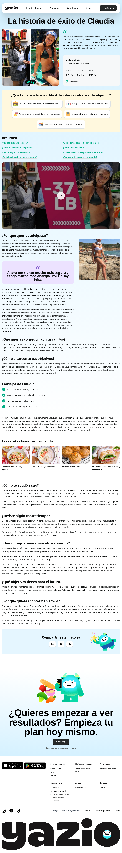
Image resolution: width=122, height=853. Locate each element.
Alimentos (54, 8)
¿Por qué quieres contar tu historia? (80, 157)
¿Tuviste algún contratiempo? (16, 152)
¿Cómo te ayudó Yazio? (74, 147)
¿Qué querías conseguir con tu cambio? (81, 143)
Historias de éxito (33, 8)
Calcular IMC (55, 788)
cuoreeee (74, 81)
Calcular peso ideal (58, 791)
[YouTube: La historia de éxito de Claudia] (61, 195)
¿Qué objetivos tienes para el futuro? (19, 157)
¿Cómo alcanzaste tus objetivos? (17, 147)
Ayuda (89, 8)
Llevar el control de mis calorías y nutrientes (63, 124)
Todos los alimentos (108, 769)
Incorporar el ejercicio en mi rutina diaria (89, 103)
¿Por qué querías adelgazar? (15, 143)
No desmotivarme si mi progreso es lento (89, 114)
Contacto (88, 811)
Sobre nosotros (56, 769)
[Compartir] (69, 644)
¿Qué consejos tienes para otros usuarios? (83, 152)
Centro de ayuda (82, 788)
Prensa (53, 775)
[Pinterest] (52, 644)
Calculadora (73, 8)
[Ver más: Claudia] (99, 259)
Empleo (53, 772)
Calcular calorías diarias (60, 794)
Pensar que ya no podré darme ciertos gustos (39, 114)
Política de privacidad (103, 811)
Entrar (102, 788)
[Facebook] (61, 644)
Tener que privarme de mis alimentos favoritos (39, 103)
